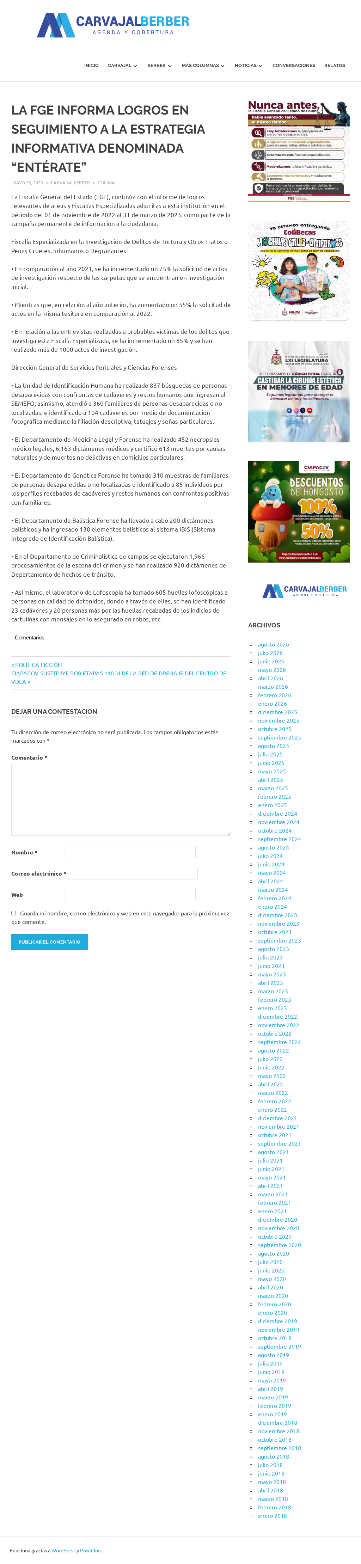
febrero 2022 (274, 1100)
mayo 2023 (272, 973)
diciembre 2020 (277, 1219)
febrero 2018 (274, 1506)
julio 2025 (270, 754)
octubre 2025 (275, 728)
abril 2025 (270, 779)
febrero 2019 (274, 1405)
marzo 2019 (273, 1396)
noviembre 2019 (278, 1329)
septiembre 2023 (279, 940)
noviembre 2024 (278, 821)
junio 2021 (271, 1168)
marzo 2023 (273, 990)
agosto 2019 (273, 1354)
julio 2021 (270, 1160)
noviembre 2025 (278, 720)
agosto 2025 (273, 745)
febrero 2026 (274, 694)
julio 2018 (270, 1464)
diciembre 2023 (277, 914)
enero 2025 (272, 804)
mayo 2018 (272, 1481)
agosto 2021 (273, 1151)
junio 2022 (271, 1067)
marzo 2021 (273, 1193)
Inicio (91, 65)
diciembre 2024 (277, 813)
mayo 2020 (272, 1278)
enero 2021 (272, 1210)
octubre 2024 (275, 830)
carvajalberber (70, 182)
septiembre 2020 (279, 1244)
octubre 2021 (275, 1134)
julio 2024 (270, 855)
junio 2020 (271, 1270)
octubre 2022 (275, 1033)
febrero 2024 (274, 897)
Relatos (334, 65)
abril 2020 (270, 1286)
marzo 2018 (273, 1498)
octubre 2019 (275, 1337)
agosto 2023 (273, 948)
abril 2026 (270, 677)
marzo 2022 (273, 1092)
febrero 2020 (274, 1303)
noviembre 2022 (278, 1024)
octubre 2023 (275, 931)
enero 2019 (272, 1413)
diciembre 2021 (277, 1117)
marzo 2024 (273, 889)
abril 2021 (270, 1185)
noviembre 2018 (278, 1430)
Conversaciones (294, 65)
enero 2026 (272, 703)
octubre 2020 (275, 1236)
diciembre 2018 (277, 1422)
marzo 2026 (273, 686)
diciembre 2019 (277, 1320)
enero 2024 (272, 906)
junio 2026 (271, 660)
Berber (156, 65)
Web (17, 894)
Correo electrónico (38, 873)
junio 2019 (271, 1371)
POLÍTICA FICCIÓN (38, 664)
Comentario (29, 757)
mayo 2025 (272, 770)
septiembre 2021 (279, 1143)
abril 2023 (270, 982)
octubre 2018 (275, 1439)
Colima (106, 182)
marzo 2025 (273, 787)
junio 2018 (271, 1473)
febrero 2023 (274, 999)
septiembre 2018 (279, 1447)
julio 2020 (270, 1261)
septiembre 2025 (279, 737)
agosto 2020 (273, 1253)
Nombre (24, 852)
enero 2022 (272, 1109)
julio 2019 (270, 1363)
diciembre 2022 (277, 1016)
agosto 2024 (273, 847)
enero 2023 (272, 1007)
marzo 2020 (273, 1295)
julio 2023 (270, 957)
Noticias (246, 65)
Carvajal (119, 65)
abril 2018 (270, 1490)
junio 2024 (271, 863)
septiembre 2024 (279, 838)
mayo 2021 (272, 1176)
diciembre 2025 (277, 711)
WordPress (63, 1550)
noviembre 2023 (278, 923)
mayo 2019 (272, 1380)
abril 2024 (270, 880)
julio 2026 (270, 652)
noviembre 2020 (278, 1227)
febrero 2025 (274, 796)
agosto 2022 (273, 1050)
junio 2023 (271, 965)
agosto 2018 (273, 1456)
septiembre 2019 (279, 1346)
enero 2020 (272, 1312)
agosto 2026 (273, 644)
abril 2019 (270, 1388)
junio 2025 (271, 762)
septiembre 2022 (279, 1041)
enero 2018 (272, 1515)
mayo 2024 (272, 872)
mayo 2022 (272, 1075)
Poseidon (90, 1550)
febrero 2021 (274, 1202)
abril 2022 (270, 1083)
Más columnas (200, 65)
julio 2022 (270, 1058)
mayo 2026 (272, 669)
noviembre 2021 (278, 1126)
